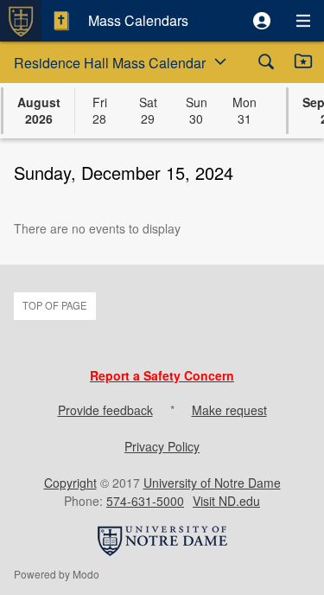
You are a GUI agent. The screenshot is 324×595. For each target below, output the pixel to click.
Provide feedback (105, 410)
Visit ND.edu (226, 500)
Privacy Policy (162, 446)
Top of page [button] (54, 305)
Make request (229, 410)
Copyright (70, 482)
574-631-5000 (145, 500)
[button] (262, 21)
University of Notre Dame (212, 482)
